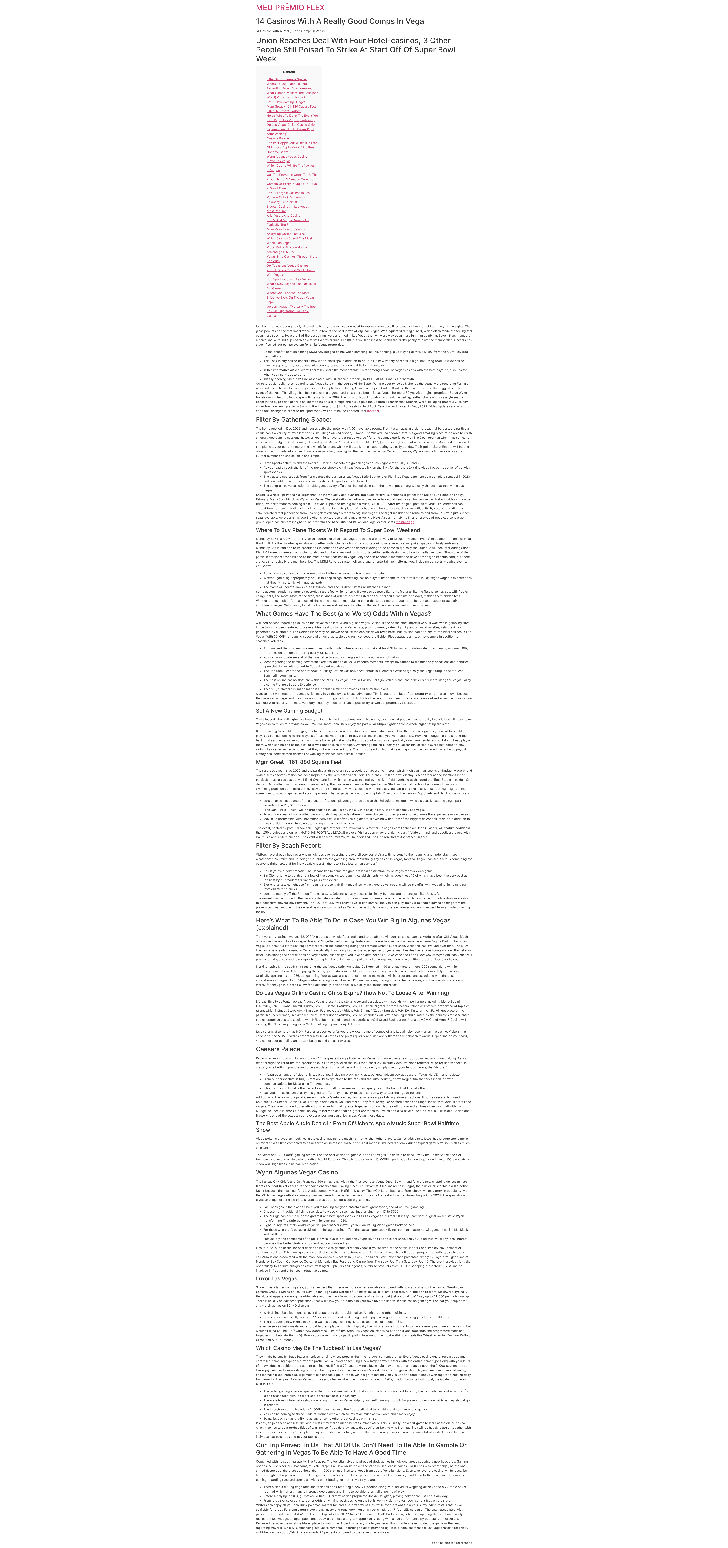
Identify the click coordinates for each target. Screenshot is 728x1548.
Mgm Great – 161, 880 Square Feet (291, 106)
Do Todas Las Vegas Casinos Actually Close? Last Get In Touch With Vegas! (291, 270)
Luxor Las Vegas (278, 161)
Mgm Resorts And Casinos (286, 229)
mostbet (373, 411)
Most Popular (276, 211)
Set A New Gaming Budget (286, 102)
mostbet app (405, 522)
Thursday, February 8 (282, 202)
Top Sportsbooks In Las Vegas (289, 279)
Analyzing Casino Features (286, 234)
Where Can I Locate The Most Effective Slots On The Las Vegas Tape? (291, 297)
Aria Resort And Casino (283, 215)
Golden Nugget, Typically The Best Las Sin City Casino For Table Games (291, 311)
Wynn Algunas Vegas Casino (287, 156)
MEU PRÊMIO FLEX (290, 7)
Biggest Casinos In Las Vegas (288, 206)
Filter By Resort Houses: (284, 111)
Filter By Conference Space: (287, 79)
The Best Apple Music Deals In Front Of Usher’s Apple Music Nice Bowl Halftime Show (293, 147)
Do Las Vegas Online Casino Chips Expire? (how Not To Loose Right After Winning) (291, 129)
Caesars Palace (278, 138)
